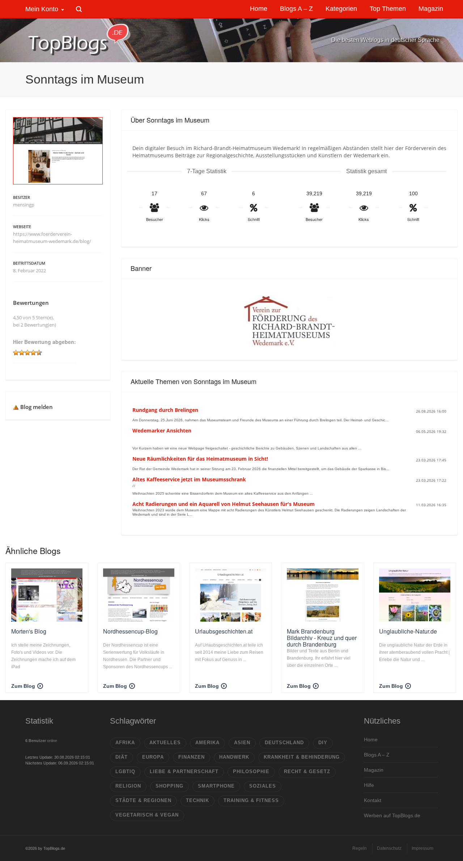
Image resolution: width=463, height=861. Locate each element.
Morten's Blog (28, 631)
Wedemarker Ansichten (161, 430)
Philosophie (251, 771)
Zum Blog (23, 686)
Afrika (125, 742)
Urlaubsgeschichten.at (223, 631)
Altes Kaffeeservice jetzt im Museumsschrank (189, 479)
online (41, 740)
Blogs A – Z (377, 755)
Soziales (262, 786)
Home (371, 739)
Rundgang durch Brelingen (165, 409)
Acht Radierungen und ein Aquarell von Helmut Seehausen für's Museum (223, 503)
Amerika (207, 742)
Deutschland (284, 742)
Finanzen (191, 757)
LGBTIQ (125, 771)
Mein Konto (41, 9)
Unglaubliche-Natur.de (408, 631)
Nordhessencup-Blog (130, 631)
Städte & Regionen (143, 800)
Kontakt (372, 800)
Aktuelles (165, 742)
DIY (322, 742)
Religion (128, 786)
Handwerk (234, 757)
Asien (242, 742)
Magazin (373, 770)
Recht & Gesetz (307, 771)
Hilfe (369, 785)
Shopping (169, 786)
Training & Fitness (251, 800)
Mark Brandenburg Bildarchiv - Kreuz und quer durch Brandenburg (322, 637)
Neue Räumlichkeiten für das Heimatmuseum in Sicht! (200, 458)
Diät (121, 757)
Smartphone (216, 786)
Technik (197, 800)
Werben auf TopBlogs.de (392, 815)
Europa (153, 757)
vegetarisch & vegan (147, 815)
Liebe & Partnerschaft (184, 771)
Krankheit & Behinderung (302, 757)
